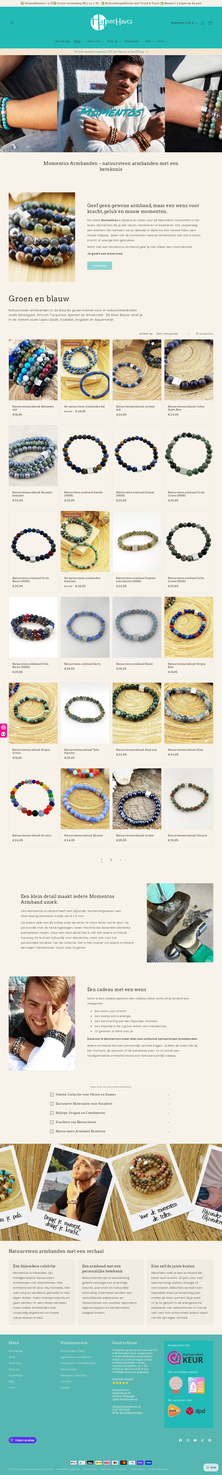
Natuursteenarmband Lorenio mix (135, 408)
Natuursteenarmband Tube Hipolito (81, 751)
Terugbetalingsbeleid (68, 1469)
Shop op (14, 1369)
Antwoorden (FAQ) (73, 1351)
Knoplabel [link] (99, 265)
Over (12, 1387)
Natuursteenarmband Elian (185, 749)
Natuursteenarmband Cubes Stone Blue (186, 408)
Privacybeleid (90, 1469)
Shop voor (15, 1363)
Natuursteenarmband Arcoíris (32, 835)
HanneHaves (25, 1469)
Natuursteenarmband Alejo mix (136, 749)
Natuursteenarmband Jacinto (135, 835)
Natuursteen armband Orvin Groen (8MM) (186, 494)
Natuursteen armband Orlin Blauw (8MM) (30, 665)
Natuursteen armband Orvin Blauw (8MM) (30, 580)
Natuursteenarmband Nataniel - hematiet (33, 494)
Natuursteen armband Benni (134, 664)
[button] (12, 23)
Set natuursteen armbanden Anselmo (82, 580)
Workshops (16, 1375)
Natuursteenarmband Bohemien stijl (33, 408)
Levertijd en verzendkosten (78, 1363)
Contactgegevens (159, 1469)
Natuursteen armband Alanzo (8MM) (135, 494)
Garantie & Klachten (74, 1375)
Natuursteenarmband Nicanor (83, 835)
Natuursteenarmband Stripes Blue (187, 665)
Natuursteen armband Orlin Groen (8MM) (186, 580)
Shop (12, 1357)
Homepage (16, 1351)
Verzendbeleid (138, 1469)
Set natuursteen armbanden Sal (84, 406)
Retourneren (69, 1369)
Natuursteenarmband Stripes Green (31, 751)
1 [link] (101, 860)
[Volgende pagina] (120, 860)
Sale (11, 1381)
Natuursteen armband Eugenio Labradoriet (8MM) (136, 580)
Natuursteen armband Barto (82, 664)
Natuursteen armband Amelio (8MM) (83, 494)
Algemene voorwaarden (76, 1357)
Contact (66, 1381)
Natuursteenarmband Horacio (187, 835)
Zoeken (65, 1387)
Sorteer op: (146, 333)
